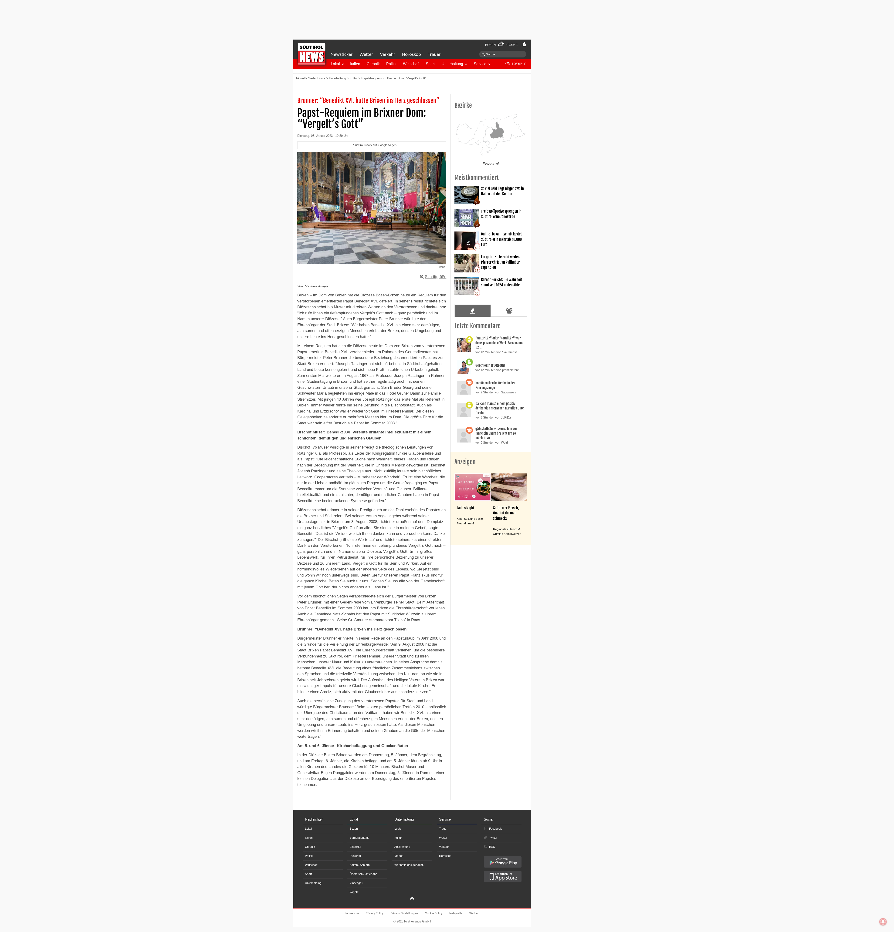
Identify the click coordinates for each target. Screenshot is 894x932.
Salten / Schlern (360, 865)
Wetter (366, 54)
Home (321, 78)
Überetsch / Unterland (363, 874)
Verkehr (387, 54)
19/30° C (518, 64)
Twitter (493, 837)
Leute (398, 828)
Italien (355, 64)
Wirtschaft (411, 64)
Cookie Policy (433, 913)
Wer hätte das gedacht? (409, 865)
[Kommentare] (472, 311)
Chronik (373, 64)
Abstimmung (402, 846)
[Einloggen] (524, 44)
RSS (492, 846)
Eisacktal (355, 846)
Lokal (335, 64)
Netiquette (455, 913)
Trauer (434, 54)
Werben (474, 913)
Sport (430, 64)
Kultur (354, 78)
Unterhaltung (452, 64)
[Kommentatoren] (509, 311)
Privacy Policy (374, 913)
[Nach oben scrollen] (412, 898)
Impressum (352, 913)
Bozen (354, 828)
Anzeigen (465, 462)
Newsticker (341, 54)
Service (480, 64)
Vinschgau (356, 883)
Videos (398, 856)
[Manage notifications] (883, 921)
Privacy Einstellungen (404, 913)
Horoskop (411, 54)
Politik (391, 64)
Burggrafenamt (359, 837)
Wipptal (354, 892)
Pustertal (355, 856)
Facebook (495, 828)
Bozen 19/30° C (501, 45)
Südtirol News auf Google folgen (374, 145)
